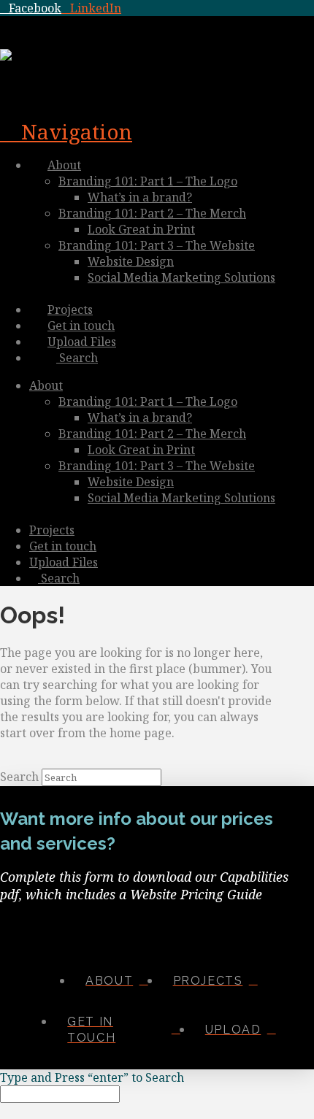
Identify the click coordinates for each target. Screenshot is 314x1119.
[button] (66, 131)
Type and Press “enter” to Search (92, 1077)
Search (19, 777)
